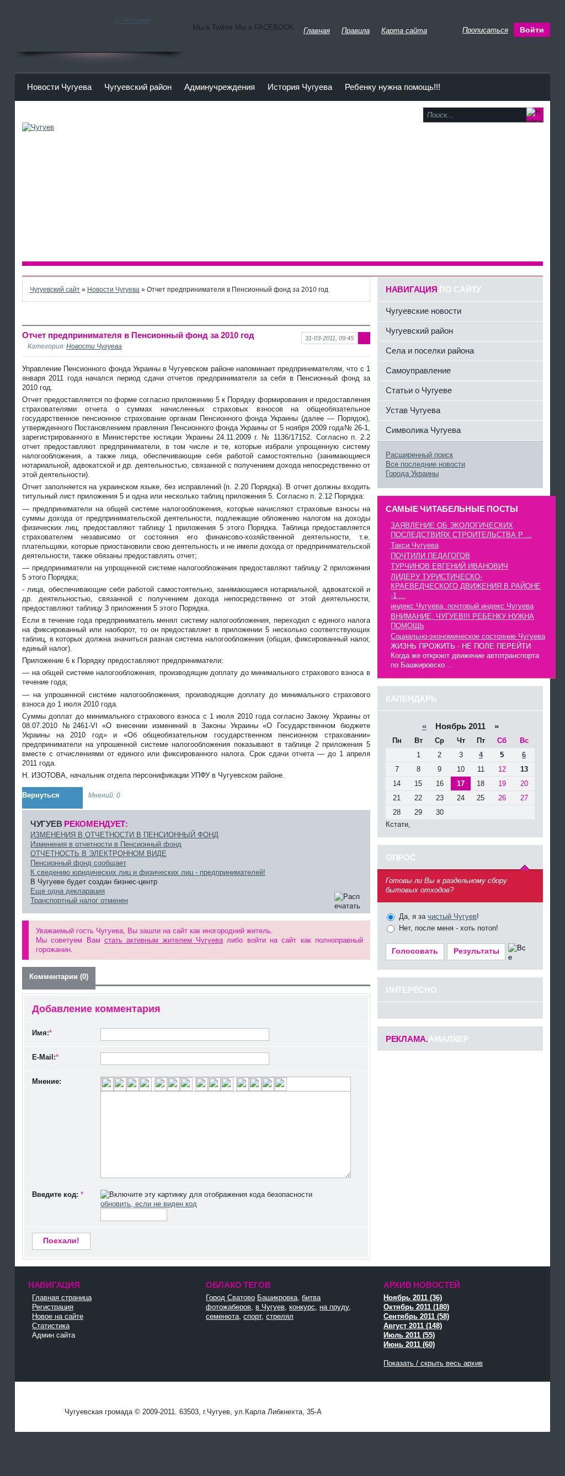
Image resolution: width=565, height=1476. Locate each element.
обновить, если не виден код (148, 1204)
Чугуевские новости (423, 310)
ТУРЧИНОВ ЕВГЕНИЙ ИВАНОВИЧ (449, 566)
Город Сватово (230, 1297)
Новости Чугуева (59, 87)
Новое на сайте (57, 1316)
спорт (252, 1316)
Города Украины (412, 473)
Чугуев (42, 1401)
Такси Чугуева (415, 545)
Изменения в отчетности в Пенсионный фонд (106, 844)
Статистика (51, 1326)
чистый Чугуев (452, 916)
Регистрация (52, 1307)
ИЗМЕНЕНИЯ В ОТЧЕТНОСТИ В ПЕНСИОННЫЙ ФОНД (124, 835)
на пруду (334, 1307)
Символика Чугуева (423, 430)
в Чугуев (270, 1307)
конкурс (302, 1307)
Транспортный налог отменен (79, 900)
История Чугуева (300, 87)
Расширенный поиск (419, 455)
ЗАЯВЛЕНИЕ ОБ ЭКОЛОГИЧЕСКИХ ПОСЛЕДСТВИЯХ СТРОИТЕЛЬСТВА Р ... (461, 530)
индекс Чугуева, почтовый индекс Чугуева (462, 606)
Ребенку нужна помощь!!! (392, 87)
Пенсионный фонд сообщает (78, 863)
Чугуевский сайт (55, 289)
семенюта (222, 1316)
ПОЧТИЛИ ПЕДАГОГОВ (430, 556)
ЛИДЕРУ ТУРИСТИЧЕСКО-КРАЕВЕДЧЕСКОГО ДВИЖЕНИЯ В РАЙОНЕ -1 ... (466, 586)
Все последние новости (425, 464)
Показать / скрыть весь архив (433, 1363)
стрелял (280, 1316)
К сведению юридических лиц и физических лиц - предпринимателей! (147, 872)
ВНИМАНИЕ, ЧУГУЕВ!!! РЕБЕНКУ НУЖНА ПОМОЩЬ (462, 621)
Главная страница (62, 1297)
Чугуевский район (138, 87)
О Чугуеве (132, 20)
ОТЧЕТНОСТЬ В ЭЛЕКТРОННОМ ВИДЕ (98, 853)
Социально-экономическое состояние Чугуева (468, 636)
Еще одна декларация (67, 891)
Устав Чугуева (413, 410)
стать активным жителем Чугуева (163, 940)
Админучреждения (219, 87)
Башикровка (277, 1297)
